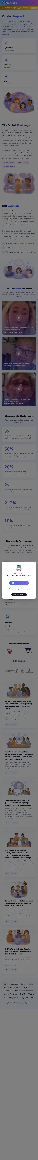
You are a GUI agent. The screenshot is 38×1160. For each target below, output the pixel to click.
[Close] (34, 563)
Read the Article (19, 594)
